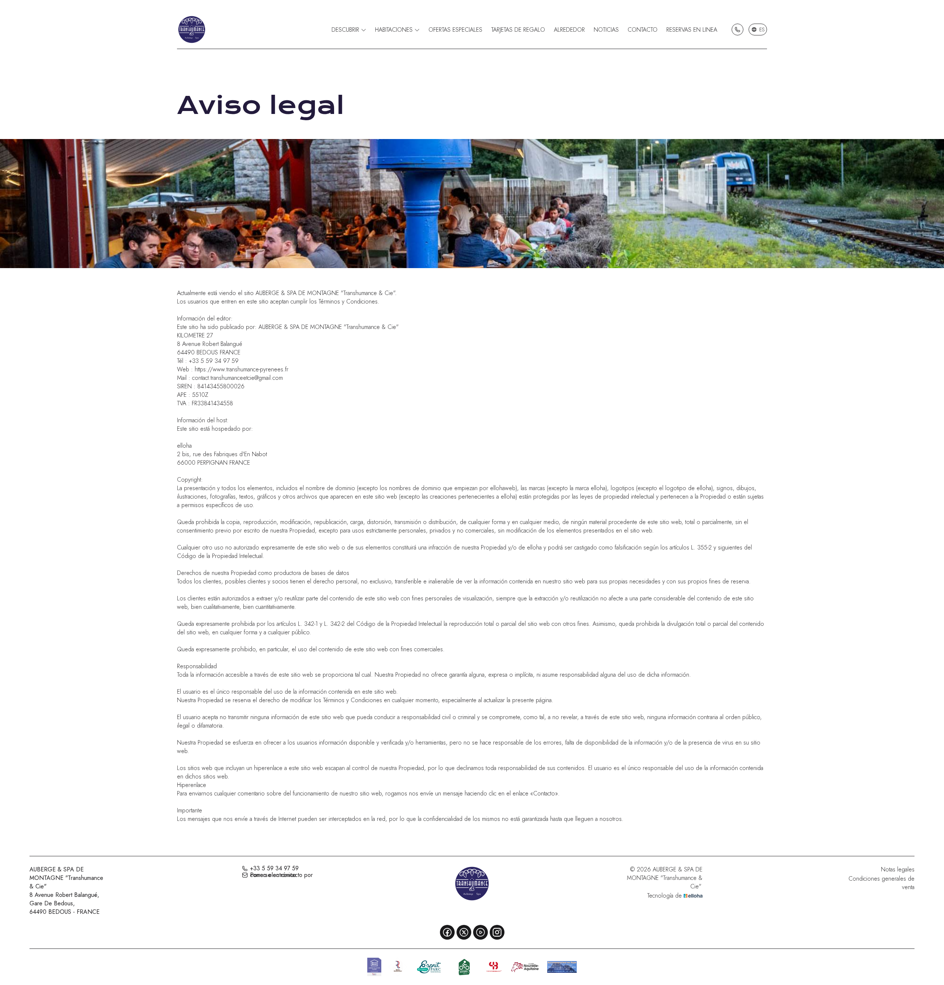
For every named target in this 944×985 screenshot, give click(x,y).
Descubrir (346, 29)
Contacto (642, 29)
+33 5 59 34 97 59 (274, 868)
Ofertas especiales (455, 29)
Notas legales (897, 869)
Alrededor (569, 29)
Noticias (606, 29)
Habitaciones (394, 29)
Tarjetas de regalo (518, 29)
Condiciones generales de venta (881, 882)
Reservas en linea (691, 29)
